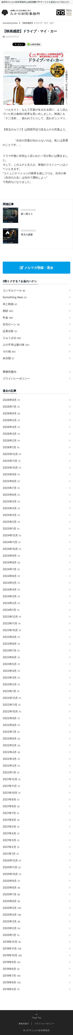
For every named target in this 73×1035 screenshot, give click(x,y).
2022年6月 (11, 738)
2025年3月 (11, 515)
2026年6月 (11, 413)
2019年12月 (12, 941)
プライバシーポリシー (16, 378)
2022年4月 (11, 752)
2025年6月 (11, 494)
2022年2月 (11, 765)
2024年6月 (11, 576)
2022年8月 (11, 725)
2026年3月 (11, 433)
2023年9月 (11, 637)
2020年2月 (11, 928)
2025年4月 (11, 508)
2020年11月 (12, 867)
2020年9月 (11, 880)
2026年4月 (11, 427)
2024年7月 (11, 569)
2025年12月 (12, 454)
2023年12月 (12, 616)
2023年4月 (11, 670)
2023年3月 (11, 677)
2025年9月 (11, 474)
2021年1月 (11, 853)
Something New (15, 297)
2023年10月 (12, 630)
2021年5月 (11, 826)
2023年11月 (12, 623)
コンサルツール (14, 290)
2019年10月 (12, 955)
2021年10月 (12, 792)
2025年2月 (11, 521)
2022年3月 (11, 759)
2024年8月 (11, 562)
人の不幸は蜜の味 (16, 344)
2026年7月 (11, 406)
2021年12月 (12, 779)
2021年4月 (11, 833)
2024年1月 (11, 609)
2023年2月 (11, 684)
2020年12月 (12, 860)
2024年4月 (11, 589)
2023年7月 (11, 650)
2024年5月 (11, 582)
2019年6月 (12, 982)
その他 (9, 351)
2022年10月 (12, 711)
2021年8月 (11, 806)
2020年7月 (11, 894)
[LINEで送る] (33, 44)
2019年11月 (12, 948)
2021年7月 (11, 813)
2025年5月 (11, 501)
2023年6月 (11, 657)
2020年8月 (11, 887)
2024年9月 (11, 555)
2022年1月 (11, 772)
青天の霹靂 (27, 234)
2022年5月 (11, 745)
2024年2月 (11, 603)
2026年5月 (11, 420)
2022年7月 (11, 731)
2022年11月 (12, 704)
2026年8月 (11, 400)
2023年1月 (11, 691)
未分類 (8, 358)
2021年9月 (11, 799)
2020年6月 (11, 901)
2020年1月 (11, 935)
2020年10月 (12, 874)
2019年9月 (12, 962)
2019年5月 (11, 989)
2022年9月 (11, 718)
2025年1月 (11, 528)
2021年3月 (11, 840)
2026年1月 (11, 447)
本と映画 (10, 304)
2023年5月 (11, 664)
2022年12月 (12, 698)
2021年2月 (11, 847)
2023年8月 (11, 643)
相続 (8, 310)
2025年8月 (11, 481)
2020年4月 (12, 914)
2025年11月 (12, 460)
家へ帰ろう (27, 213)
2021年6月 (11, 819)
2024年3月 (11, 596)
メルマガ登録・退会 (38, 268)
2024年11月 (12, 542)
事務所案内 (9, 371)
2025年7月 (11, 488)
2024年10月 (12, 549)
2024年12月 (12, 535)
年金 (8, 317)
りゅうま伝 (12, 338)
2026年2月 (11, 440)
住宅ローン (11, 324)
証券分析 (10, 331)
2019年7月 (11, 975)
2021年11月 (11, 786)
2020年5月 (12, 908)
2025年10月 (12, 467)
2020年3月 (11, 921)
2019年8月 (11, 968)
